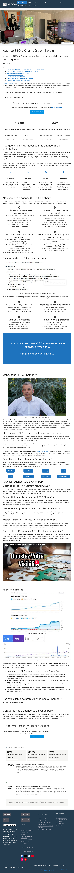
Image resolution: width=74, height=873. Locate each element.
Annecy (46, 471)
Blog (29, 5)
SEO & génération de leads (35, 2)
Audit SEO (59, 825)
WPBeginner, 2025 (31, 758)
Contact (34, 5)
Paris (10, 476)
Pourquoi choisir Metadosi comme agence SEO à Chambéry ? (24, 71)
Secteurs (47, 2)
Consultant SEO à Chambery (15, 75)
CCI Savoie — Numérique (21, 794)
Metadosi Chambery (9, 83)
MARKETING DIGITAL (27, 830)
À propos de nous (61, 818)
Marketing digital (57, 2)
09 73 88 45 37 (56, 107)
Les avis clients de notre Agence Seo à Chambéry (21, 78)
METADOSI (12, 4)
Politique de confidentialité (50, 869)
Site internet (21, 5)
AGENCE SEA (42, 820)
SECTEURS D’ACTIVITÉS (45, 829)
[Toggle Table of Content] (4, 68)
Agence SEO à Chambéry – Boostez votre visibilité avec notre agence (26, 69)
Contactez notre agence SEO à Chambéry (19, 80)
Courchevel (28, 471)
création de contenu (42, 451)
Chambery (25, 814)
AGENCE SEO (42, 818)
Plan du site (30, 869)
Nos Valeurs (59, 821)
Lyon (63, 471)
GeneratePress (14, 869)
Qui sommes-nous (61, 819)
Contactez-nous (61, 823)
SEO (22, 828)
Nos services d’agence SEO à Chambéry (18, 73)
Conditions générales (48, 870)
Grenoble (10, 471)
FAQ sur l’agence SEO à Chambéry (17, 76)
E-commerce (46, 476)
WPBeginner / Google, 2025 (12, 758)
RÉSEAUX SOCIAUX (26, 840)
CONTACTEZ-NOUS (37, 112)
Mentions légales (38, 869)
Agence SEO (21, 2)
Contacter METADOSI (27, 847)
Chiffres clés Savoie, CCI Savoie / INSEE (34, 794)
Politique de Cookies (63, 869)
